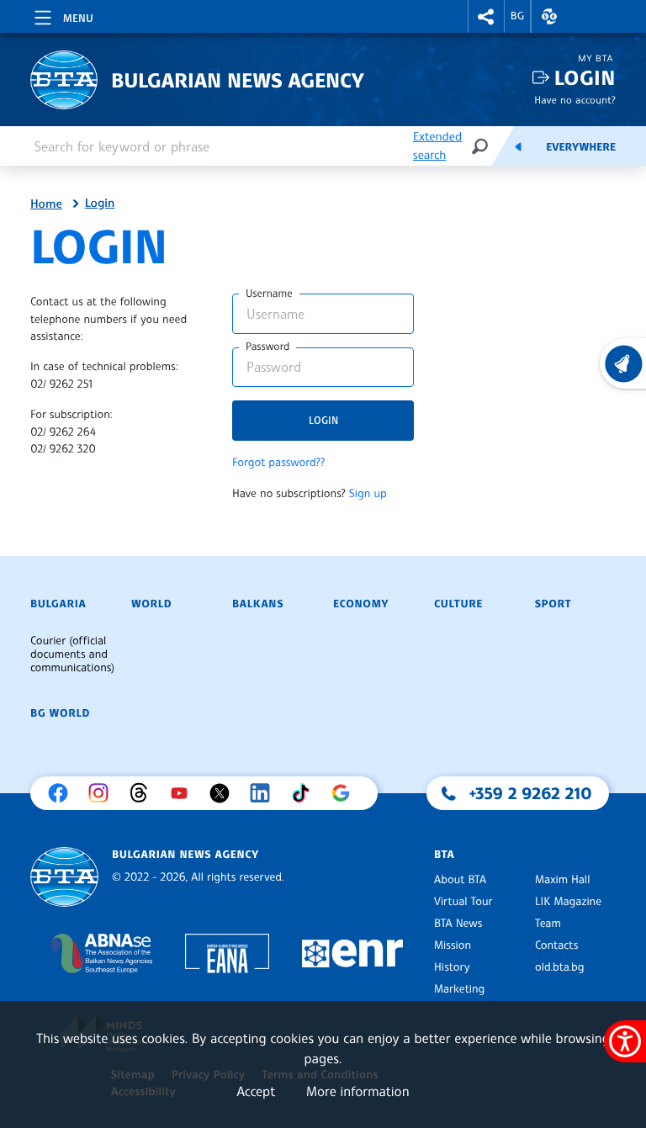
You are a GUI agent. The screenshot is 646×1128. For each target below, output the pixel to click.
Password (267, 346)
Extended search (437, 146)
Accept (255, 1091)
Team (548, 923)
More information (358, 1091)
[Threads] (143, 793)
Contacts (556, 945)
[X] (224, 793)
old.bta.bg (560, 967)
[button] (486, 16)
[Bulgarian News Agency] (64, 877)
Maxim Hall (562, 880)
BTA (444, 854)
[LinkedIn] (264, 793)
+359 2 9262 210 (530, 793)
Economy (361, 604)
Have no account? (575, 99)
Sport (553, 604)
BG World (60, 713)
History (451, 967)
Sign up (368, 493)
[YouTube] (183, 793)
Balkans (257, 604)
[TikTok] (304, 793)
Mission (452, 945)
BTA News (458, 923)
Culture (458, 604)
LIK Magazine (568, 901)
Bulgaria (58, 604)
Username (269, 293)
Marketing (459, 989)
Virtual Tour (463, 901)
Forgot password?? (278, 462)
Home (46, 204)
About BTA (460, 880)
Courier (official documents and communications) (72, 654)
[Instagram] (102, 793)
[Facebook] (62, 793)
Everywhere (581, 147)
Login (585, 78)
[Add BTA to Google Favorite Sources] (345, 793)
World (151, 604)
